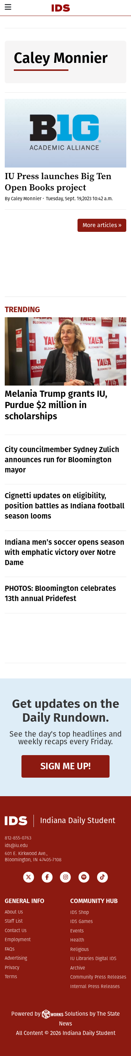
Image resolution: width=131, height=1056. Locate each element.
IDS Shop (79, 912)
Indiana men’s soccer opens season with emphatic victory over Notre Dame (64, 552)
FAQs (10, 949)
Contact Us (16, 930)
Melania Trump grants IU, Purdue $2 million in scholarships (56, 405)
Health (77, 940)
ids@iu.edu (16, 845)
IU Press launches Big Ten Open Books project (58, 181)
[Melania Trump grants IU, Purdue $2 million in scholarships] (66, 351)
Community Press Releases (98, 977)
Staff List (14, 921)
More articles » (102, 225)
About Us (14, 912)
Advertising (16, 958)
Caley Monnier (26, 198)
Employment (18, 940)
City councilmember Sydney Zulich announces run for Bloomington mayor (62, 459)
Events (77, 931)
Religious (79, 949)
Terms (11, 977)
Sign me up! (65, 766)
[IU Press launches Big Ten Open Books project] (66, 133)
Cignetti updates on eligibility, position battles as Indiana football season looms (64, 505)
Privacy (12, 968)
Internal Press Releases (95, 986)
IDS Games (81, 921)
